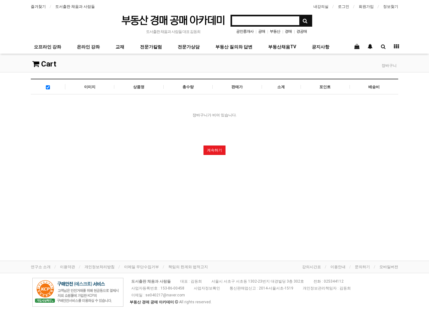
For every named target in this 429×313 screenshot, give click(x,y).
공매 (261, 31)
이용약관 (67, 267)
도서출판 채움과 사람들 (75, 6)
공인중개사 (244, 31)
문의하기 (362, 267)
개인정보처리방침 (99, 267)
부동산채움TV (282, 46)
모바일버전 (388, 267)
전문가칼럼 (151, 46)
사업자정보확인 (207, 288)
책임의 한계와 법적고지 (188, 267)
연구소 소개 (41, 267)
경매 (288, 31)
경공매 (301, 31)
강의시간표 (311, 267)
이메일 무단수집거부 (141, 267)
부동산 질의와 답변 (234, 46)
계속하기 (214, 150)
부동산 (275, 31)
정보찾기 (390, 6)
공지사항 (320, 46)
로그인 (343, 6)
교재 (120, 46)
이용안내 (337, 267)
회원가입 (366, 6)
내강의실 (321, 6)
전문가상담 (189, 46)
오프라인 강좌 (47, 46)
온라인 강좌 (88, 46)
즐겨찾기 (38, 6)
